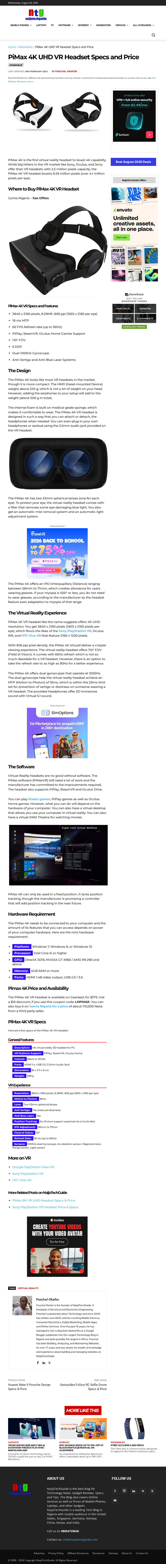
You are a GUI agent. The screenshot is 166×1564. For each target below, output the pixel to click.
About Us (127, 1553)
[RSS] (143, 1491)
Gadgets (13, 1442)
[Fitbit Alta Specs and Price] (134, 1428)
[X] (116, 72)
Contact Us (142, 1553)
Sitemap (113, 1553)
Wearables (25, 47)
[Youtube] (115, 1500)
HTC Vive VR (21, 1180)
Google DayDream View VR (33, 1167)
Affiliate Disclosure (78, 1553)
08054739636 (70, 1531)
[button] (153, 35)
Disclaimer (99, 1553)
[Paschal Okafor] (22, 1330)
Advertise (39, 1553)
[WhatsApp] (135, 72)
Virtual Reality (28, 1288)
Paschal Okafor (66, 71)
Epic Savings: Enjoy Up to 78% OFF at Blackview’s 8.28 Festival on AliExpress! (81, 1448)
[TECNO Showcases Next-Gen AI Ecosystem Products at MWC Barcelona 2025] (31, 1428)
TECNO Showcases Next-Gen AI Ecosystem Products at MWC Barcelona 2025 (26, 1448)
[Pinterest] (125, 72)
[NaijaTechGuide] (35, 14)
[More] (153, 72)
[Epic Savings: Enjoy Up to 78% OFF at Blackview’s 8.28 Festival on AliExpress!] (82, 1428)
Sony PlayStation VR (27, 1174)
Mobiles (64, 1442)
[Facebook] (107, 72)
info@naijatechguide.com (80, 1539)
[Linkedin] (144, 72)
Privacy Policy (56, 1553)
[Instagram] (124, 1491)
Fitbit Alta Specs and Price (127, 1445)
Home (12, 47)
